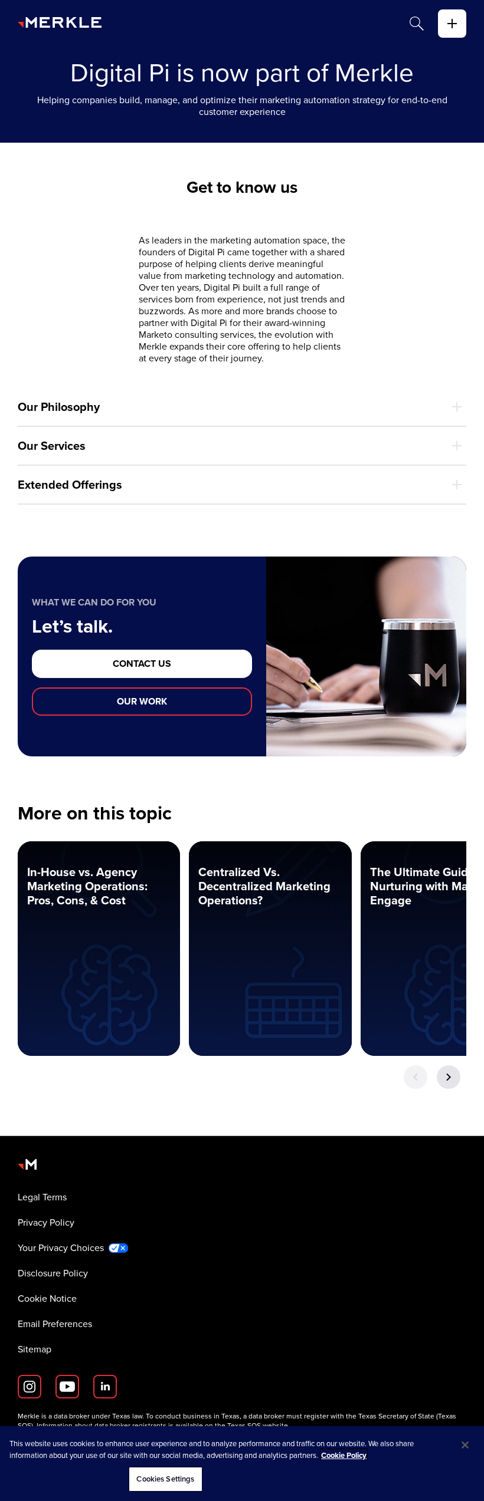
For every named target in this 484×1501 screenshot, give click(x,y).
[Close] (465, 1445)
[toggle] (452, 23)
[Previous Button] (415, 1077)
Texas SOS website (257, 1425)
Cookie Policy (344, 1455)
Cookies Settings (165, 1478)
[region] (242, 1463)
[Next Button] (448, 1077)
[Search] (417, 24)
